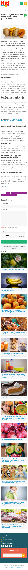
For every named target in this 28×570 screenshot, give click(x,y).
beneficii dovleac (14, 193)
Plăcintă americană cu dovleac (11, 397)
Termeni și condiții (7, 539)
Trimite (14, 242)
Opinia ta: (4, 209)
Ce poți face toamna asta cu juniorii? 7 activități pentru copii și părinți (13, 333)
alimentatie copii (5, 195)
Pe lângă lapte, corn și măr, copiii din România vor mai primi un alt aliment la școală (13, 376)
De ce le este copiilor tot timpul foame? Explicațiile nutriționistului (14, 482)
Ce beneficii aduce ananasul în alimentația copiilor (11, 119)
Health (6, 186)
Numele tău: (5, 203)
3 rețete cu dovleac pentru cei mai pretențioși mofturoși (12, 354)
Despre (4, 537)
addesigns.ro (13, 567)
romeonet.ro (20, 567)
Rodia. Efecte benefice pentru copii (12, 439)
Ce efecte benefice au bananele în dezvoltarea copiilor (12, 289)
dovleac (8, 193)
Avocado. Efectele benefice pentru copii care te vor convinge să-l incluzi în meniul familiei (14, 460)
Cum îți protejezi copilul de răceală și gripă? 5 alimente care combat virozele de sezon (14, 418)
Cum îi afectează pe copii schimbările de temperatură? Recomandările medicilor (13, 504)
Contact (4, 541)
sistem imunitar (13, 195)
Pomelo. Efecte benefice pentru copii (13, 269)
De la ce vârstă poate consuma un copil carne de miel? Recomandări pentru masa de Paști (13, 526)
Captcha (4, 231)
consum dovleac (22, 193)
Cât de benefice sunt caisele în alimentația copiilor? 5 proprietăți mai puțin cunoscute (13, 311)
